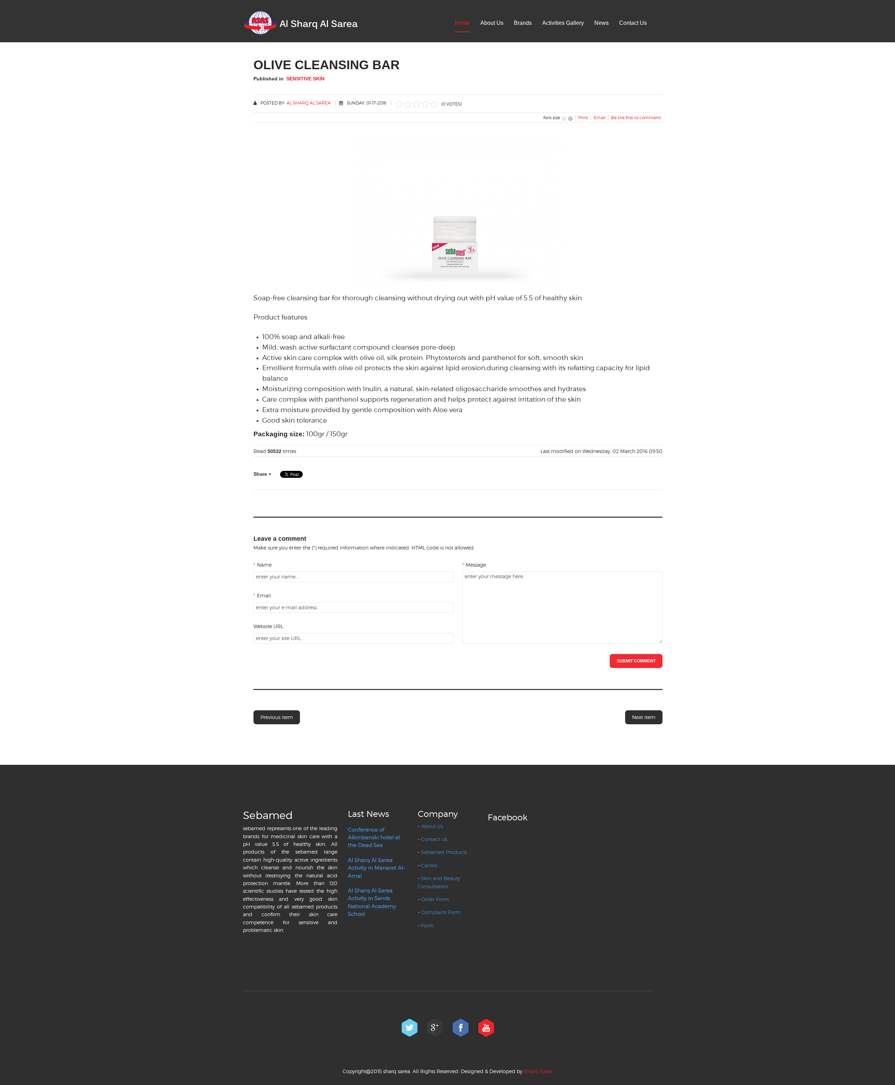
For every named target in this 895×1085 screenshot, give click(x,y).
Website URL (268, 626)
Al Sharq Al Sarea (309, 103)
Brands (523, 23)
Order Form (435, 899)
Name (262, 565)
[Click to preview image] (458, 210)
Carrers (429, 865)
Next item (644, 717)
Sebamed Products (444, 852)
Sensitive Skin (305, 78)
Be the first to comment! (636, 117)
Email (262, 595)
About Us (491, 23)
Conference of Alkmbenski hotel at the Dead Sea (374, 838)
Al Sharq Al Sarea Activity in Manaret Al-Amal (376, 868)
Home (462, 23)
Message (474, 565)
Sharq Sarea (538, 1071)
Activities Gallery (563, 23)
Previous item (276, 717)
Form (427, 925)
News (601, 23)
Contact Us (633, 23)
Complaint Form (441, 912)
